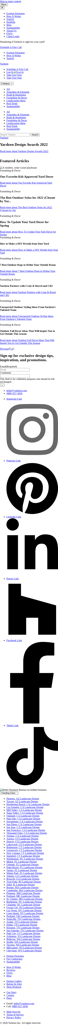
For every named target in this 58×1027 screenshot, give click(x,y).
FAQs (9, 33)
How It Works (13, 16)
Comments (5, 372)
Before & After (14, 984)
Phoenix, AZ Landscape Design (22, 798)
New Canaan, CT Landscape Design (25, 853)
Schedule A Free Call (11, 47)
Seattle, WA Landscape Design (22, 942)
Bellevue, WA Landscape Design (23, 939)
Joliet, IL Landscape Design (20, 884)
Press (9, 998)
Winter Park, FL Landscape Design (24, 873)
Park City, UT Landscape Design (23, 933)
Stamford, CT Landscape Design (23, 856)
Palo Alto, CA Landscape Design (23, 818)
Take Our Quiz (14, 75)
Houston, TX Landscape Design (22, 927)
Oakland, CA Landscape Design (22, 815)
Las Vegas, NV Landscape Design (24, 910)
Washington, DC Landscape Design (24, 858)
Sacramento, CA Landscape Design (24, 821)
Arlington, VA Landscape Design (23, 936)
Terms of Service (15, 1014)
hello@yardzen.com (16, 390)
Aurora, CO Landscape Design (22, 838)
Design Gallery (14, 981)
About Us (11, 30)
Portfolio (10, 22)
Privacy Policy (13, 1017)
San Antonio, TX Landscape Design (25, 930)
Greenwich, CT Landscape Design (24, 850)
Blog (8, 25)
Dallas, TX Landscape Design (21, 924)
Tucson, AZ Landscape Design (22, 801)
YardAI (10, 19)
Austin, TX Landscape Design (22, 922)
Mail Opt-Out (13, 1011)
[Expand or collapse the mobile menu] (2, 8)
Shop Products (13, 987)
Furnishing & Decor (16, 97)
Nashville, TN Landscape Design (23, 919)
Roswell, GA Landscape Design (22, 879)
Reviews (10, 970)
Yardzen (4, 63)
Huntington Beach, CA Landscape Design (27, 804)
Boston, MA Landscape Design (22, 887)
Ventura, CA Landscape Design (22, 836)
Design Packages (15, 956)
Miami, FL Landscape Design (21, 861)
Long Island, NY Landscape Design (24, 913)
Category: (6, 83)
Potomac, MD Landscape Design (23, 893)
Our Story (11, 992)
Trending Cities (8, 793)
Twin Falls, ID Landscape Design (23, 881)
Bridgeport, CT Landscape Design (24, 847)
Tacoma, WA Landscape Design (22, 945)
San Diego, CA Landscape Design (24, 824)
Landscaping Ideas (15, 100)
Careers (10, 995)
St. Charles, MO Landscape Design (24, 899)
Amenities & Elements (17, 92)
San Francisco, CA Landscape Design (25, 830)
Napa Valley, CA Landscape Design (24, 813)
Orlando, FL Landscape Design (22, 864)
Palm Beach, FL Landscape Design (24, 867)
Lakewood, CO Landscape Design (24, 844)
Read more (24, 151)
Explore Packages (15, 13)
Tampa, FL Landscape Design (21, 870)
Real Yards (11, 103)
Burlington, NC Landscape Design (24, 901)
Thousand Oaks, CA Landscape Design (26, 833)
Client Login (12, 36)
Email (8, 366)
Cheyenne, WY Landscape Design (24, 950)
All (8, 89)
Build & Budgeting (16, 95)
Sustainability (13, 27)
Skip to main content (10, 1)
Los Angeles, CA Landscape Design (25, 807)
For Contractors (14, 959)
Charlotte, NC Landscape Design (23, 904)
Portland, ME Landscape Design (23, 896)
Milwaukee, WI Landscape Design (24, 947)
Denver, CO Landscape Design (22, 841)
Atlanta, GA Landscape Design (22, 876)
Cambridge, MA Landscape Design (24, 890)
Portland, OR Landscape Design (22, 916)
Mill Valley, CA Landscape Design (24, 810)
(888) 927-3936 (14, 393)
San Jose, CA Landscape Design (23, 827)
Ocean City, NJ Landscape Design (24, 907)
